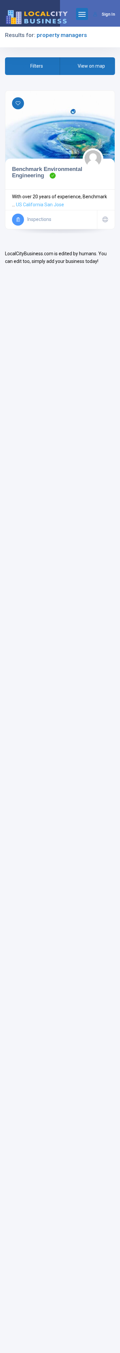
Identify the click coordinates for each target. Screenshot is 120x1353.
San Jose (54, 204)
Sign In (108, 14)
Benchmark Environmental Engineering (47, 172)
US (19, 204)
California (33, 204)
